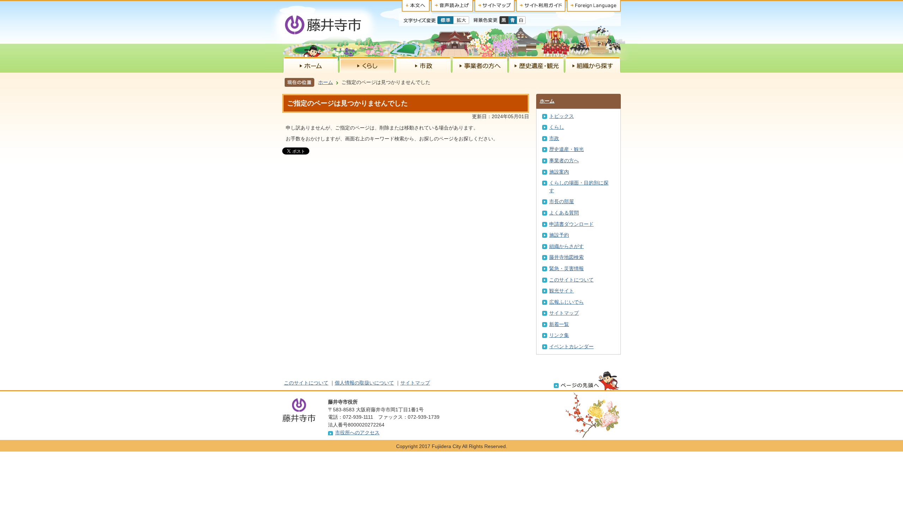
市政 (554, 138)
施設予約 (559, 235)
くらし (556, 127)
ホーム (325, 82)
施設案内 (559, 172)
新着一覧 (559, 324)
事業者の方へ (564, 160)
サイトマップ (564, 313)
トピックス (561, 116)
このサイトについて (571, 280)
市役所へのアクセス (357, 432)
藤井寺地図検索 (566, 257)
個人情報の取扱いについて (364, 383)
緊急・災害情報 (566, 268)
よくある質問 (564, 213)
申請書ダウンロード (571, 224)
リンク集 (559, 335)
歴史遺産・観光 (566, 149)
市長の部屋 (561, 201)
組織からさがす (566, 246)
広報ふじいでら (566, 302)
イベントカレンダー (571, 346)
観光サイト (561, 291)
